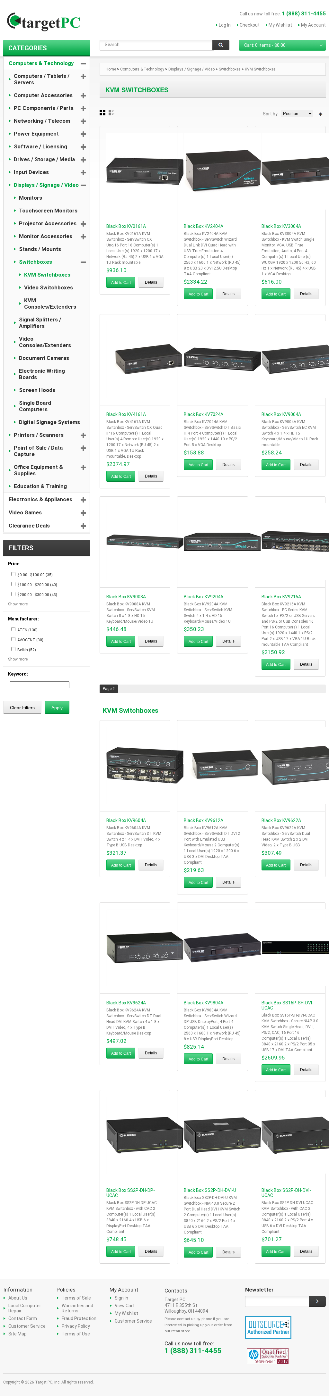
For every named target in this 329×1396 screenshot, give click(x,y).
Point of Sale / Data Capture (38, 451)
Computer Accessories (43, 95)
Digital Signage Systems (49, 422)
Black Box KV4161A (126, 414)
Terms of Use (76, 1333)
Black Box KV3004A (281, 226)
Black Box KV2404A (203, 226)
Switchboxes (35, 262)
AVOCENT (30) (30, 640)
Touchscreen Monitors (48, 210)
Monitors (30, 198)
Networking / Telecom (42, 121)
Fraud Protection (79, 1318)
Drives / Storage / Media (44, 159)
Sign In (121, 1297)
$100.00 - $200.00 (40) (37, 585)
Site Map (17, 1333)
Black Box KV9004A (281, 414)
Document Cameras (44, 358)
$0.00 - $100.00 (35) (35, 575)
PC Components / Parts (44, 108)
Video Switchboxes (48, 287)
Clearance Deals (29, 525)
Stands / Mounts (40, 249)
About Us (17, 1297)
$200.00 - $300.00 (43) (37, 595)
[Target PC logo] (43, 23)
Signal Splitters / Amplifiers (40, 322)
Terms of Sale (76, 1297)
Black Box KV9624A (126, 1002)
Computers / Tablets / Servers (41, 79)
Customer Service (27, 1326)
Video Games (25, 512)
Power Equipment (36, 133)
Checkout (250, 25)
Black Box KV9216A (281, 596)
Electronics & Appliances (40, 499)
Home (111, 69)
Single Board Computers (35, 406)
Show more (18, 604)
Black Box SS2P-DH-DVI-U (210, 1190)
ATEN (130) (27, 630)
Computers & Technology (41, 63)
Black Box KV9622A (281, 820)
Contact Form (22, 1318)
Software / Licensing (40, 146)
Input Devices (31, 172)
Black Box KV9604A (126, 820)
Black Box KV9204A (203, 596)
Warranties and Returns (77, 1308)
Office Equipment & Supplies (38, 470)
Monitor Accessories (45, 236)
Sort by (270, 113)
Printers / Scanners (39, 435)
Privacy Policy (76, 1326)
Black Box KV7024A (203, 414)
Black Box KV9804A (203, 1002)
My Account (313, 25)
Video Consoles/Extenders (45, 342)
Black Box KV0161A (126, 226)
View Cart (125, 1305)
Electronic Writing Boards (42, 374)
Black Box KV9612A (203, 820)
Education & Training (40, 486)
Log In (225, 25)
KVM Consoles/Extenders (50, 303)
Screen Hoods (37, 390)
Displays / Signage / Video (46, 185)
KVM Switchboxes (47, 274)
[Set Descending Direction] (320, 114)
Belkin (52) (26, 650)
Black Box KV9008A (126, 596)
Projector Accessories (47, 223)
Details (151, 282)
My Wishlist (280, 25)
